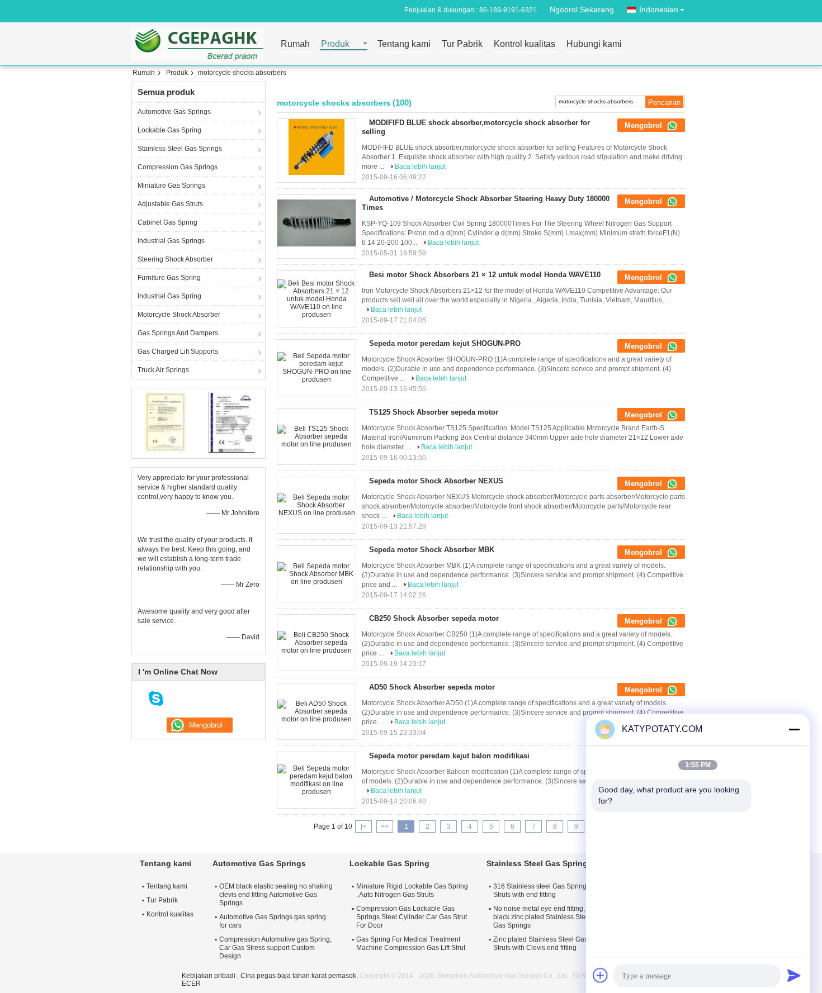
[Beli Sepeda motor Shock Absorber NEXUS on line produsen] (316, 505)
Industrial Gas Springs (171, 241)
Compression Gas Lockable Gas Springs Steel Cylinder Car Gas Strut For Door (411, 917)
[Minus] (794, 729)
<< (385, 826)
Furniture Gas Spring (169, 278)
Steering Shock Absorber (175, 259)
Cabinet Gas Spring (167, 222)
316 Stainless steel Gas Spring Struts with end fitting (540, 890)
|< (363, 826)
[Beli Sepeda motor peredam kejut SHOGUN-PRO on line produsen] (316, 368)
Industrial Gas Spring (169, 296)
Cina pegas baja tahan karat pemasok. (300, 976)
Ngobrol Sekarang (582, 9)
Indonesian (658, 9)
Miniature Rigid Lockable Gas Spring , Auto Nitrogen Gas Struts (412, 890)
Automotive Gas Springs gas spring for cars (272, 921)
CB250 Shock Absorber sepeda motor (434, 618)
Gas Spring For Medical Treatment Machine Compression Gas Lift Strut (410, 943)
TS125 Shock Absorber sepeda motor (433, 412)
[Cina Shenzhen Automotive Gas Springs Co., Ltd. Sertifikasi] (165, 422)
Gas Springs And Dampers (178, 333)
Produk (335, 44)
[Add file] (600, 975)
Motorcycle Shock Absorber (179, 315)
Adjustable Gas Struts (170, 204)
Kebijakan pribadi (208, 976)
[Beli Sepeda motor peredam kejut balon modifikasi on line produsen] (316, 780)
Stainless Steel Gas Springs (180, 149)
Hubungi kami (594, 44)
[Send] (794, 975)
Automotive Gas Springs (174, 112)
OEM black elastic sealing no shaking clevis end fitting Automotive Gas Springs (276, 894)
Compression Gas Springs (178, 167)
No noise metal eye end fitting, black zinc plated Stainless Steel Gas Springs (542, 917)
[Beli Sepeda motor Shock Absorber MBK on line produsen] (316, 574)
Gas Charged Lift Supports (178, 351)
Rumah (295, 44)
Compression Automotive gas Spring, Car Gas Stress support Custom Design (275, 947)
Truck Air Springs (163, 370)
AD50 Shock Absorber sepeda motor (432, 687)
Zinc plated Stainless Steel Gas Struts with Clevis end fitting (540, 943)
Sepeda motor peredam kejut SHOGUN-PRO (445, 343)
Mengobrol (644, 125)
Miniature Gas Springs (171, 185)
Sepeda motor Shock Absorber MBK (431, 549)
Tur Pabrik (462, 44)
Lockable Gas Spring (169, 130)
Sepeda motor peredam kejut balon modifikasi (449, 756)
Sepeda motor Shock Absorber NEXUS (436, 481)
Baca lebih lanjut (420, 166)
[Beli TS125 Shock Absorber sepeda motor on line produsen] (316, 436)
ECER (191, 983)
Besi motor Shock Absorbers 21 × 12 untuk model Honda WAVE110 (485, 274)
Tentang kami (404, 44)
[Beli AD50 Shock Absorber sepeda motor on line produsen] (316, 711)
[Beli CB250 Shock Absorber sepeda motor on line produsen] (316, 643)
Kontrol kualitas (524, 44)
